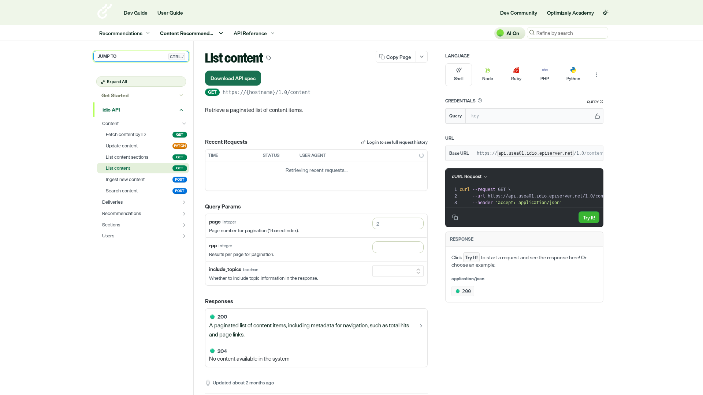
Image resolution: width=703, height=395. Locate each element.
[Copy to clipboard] (317, 93)
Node (487, 78)
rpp (213, 245)
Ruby (516, 78)
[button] (479, 100)
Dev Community (518, 12)
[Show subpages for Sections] (184, 225)
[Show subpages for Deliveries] (184, 202)
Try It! (589, 217)
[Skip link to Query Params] (200, 206)
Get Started (115, 95)
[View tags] (268, 58)
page (215, 221)
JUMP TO (140, 56)
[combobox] (398, 223)
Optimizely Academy (570, 12)
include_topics (225, 269)
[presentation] (539, 196)
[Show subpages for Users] (184, 236)
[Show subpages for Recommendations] (184, 214)
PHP (544, 78)
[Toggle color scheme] (605, 12)
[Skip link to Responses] (200, 301)
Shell (459, 78)
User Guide (170, 12)
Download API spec (233, 78)
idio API (111, 109)
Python (573, 78)
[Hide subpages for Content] (184, 124)
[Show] (597, 116)
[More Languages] (596, 74)
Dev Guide (136, 12)
